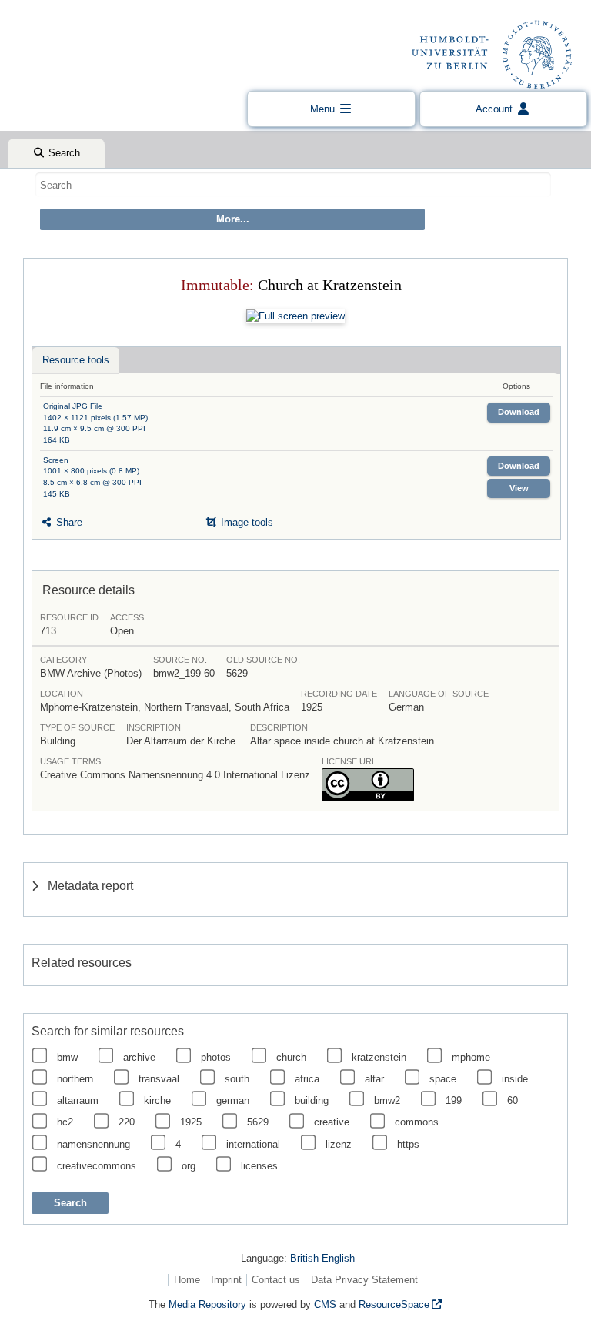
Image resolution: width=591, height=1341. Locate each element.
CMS (325, 1304)
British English (322, 1258)
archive (139, 1057)
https (408, 1144)
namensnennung (93, 1144)
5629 (258, 1122)
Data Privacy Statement (364, 1280)
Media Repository (207, 1304)
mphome (471, 1057)
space (442, 1079)
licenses (259, 1166)
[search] (293, 184)
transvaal (159, 1079)
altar (374, 1079)
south (237, 1079)
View (519, 488)
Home (187, 1280)
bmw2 (387, 1100)
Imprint (226, 1280)
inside (515, 1079)
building (312, 1100)
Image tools (245, 522)
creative (331, 1122)
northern (75, 1079)
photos (216, 1057)
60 (512, 1100)
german (232, 1100)
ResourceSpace (394, 1304)
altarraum (77, 1100)
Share (67, 522)
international (253, 1144)
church (291, 1057)
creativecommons (96, 1166)
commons (417, 1122)
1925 (191, 1122)
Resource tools (75, 360)
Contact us (276, 1280)
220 (127, 1122)
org (188, 1166)
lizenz (339, 1144)
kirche (157, 1100)
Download (518, 411)
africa (307, 1079)
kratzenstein (379, 1057)
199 (454, 1100)
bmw (67, 1057)
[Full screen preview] (295, 316)
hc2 (65, 1122)
